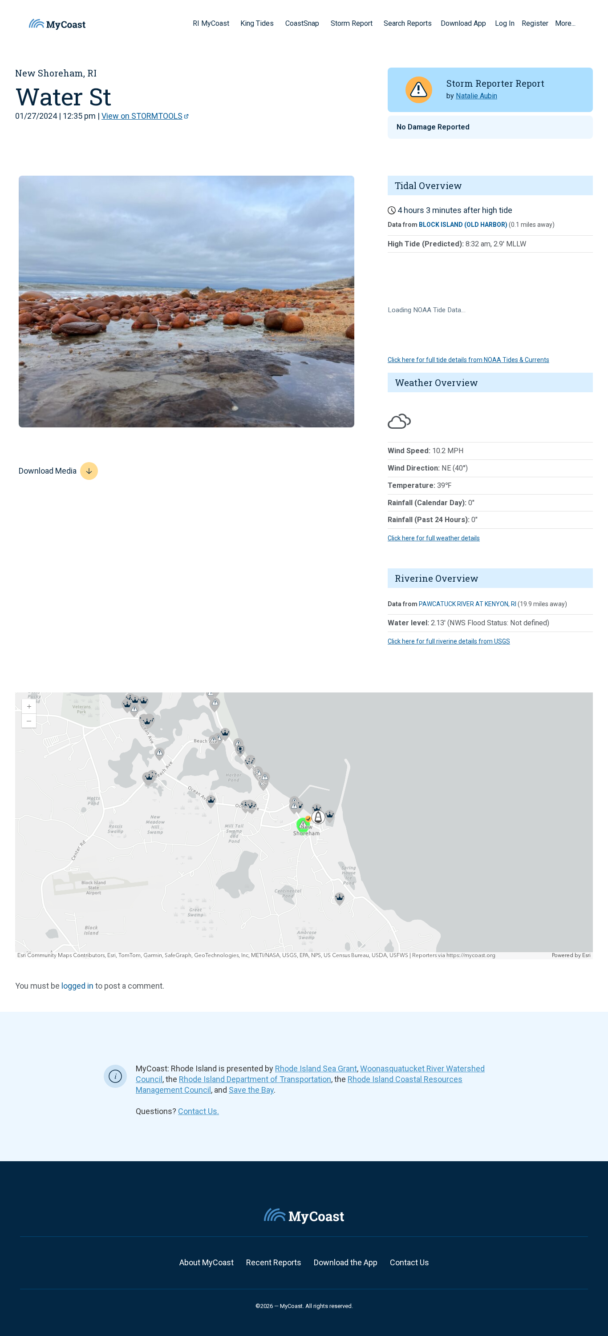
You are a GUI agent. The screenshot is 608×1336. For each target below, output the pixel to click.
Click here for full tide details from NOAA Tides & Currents (468, 359)
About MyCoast (206, 1262)
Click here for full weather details (434, 538)
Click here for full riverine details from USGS (449, 641)
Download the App (345, 1262)
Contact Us (409, 1262)
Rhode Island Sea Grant (316, 1068)
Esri (586, 955)
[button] (232, 23)
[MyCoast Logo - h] (57, 24)
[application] (304, 825)
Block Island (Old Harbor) (463, 224)
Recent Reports (273, 1262)
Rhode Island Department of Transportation (255, 1079)
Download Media (48, 470)
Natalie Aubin (476, 96)
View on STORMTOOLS (141, 116)
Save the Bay (251, 1090)
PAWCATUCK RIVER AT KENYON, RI (467, 604)
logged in (77, 985)
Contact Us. (198, 1111)
